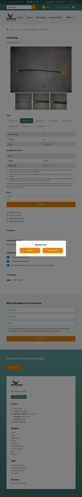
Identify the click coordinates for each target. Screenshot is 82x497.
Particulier (29, 250)
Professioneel (52, 250)
